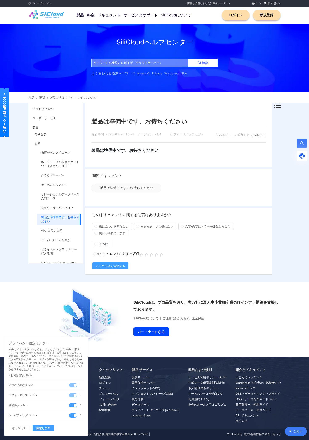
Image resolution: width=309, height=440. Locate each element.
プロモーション (109, 393)
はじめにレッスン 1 (54, 185)
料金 (91, 15)
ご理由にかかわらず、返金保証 (183, 318)
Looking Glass (141, 415)
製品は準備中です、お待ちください (60, 219)
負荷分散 (137, 399)
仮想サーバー (140, 377)
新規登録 (266, 15)
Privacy (157, 73)
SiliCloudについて (176, 15)
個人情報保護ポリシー (203, 388)
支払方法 (241, 421)
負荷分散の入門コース (55, 152)
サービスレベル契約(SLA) (205, 393)
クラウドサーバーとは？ (57, 207)
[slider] (152, 255)
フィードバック (109, 399)
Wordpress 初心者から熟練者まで (258, 382)
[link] (31, 97)
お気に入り (258, 134)
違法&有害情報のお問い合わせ (262, 434)
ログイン (235, 15)
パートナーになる (151, 332)
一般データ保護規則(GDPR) (206, 382)
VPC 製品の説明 (51, 230)
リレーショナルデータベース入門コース (60, 196)
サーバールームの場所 (55, 240)
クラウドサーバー (53, 175)
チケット (105, 388)
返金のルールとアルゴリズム (207, 404)
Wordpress (171, 73)
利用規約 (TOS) (198, 399)
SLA (184, 73)
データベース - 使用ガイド (253, 410)
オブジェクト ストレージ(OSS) (152, 393)
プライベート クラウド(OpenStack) (156, 410)
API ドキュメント (247, 415)
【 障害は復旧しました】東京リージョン (207, 3)
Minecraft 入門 (245, 388)
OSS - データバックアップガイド (258, 393)
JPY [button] (254, 3)
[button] (272, 3)
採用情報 (105, 410)
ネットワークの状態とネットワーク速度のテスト (60, 164)
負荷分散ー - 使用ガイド (252, 404)
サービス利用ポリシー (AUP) (207, 377)
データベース (140, 404)
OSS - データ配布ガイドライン (256, 399)
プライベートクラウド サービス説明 (59, 251)
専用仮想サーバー (143, 382)
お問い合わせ (108, 404)
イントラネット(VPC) (146, 388)
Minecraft (143, 73)
